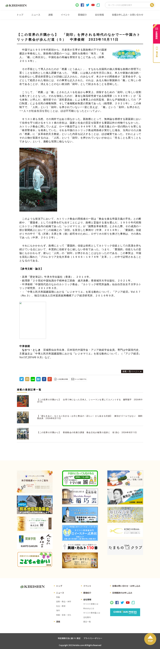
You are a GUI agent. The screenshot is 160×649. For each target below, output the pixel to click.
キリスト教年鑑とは (91, 612)
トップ (59, 585)
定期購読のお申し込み (122, 592)
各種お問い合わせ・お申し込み (126, 585)
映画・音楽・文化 (63, 615)
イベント (87, 585)
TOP (150, 641)
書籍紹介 (87, 592)
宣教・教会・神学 (63, 601)
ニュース (60, 592)
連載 (58, 621)
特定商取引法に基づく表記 (69, 638)
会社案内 (87, 617)
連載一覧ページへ (131, 371)
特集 (58, 597)
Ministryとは (88, 608)
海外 (58, 610)
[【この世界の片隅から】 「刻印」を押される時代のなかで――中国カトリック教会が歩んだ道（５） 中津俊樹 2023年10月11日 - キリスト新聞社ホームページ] (38, 380)
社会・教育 (61, 606)
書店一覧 (87, 621)
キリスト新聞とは (90, 604)
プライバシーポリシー (93, 638)
